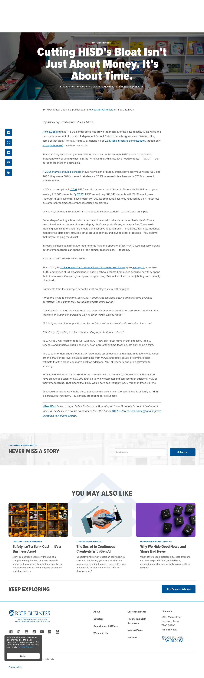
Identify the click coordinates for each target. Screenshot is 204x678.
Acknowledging (52, 132)
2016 (73, 189)
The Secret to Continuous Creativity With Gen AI (95, 549)
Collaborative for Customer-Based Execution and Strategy (94, 267)
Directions (166, 611)
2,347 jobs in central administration (125, 141)
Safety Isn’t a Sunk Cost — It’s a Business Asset (37, 549)
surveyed (138, 267)
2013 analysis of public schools (62, 172)
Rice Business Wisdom (179, 589)
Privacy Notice (15, 667)
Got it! (23, 656)
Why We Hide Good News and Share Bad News (163, 549)
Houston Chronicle (102, 110)
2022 (80, 194)
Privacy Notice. (25, 647)
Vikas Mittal (49, 406)
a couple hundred (53, 145)
